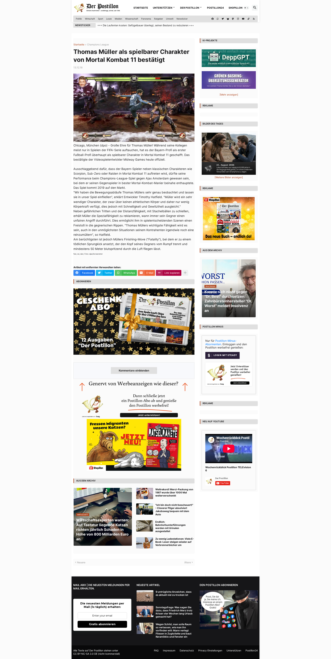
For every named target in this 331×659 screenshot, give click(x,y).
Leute (109, 18)
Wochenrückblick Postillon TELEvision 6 (228, 469)
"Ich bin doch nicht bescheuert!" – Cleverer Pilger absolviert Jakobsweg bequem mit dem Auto (174, 509)
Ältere (187, 562)
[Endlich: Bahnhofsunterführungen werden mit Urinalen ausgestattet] (144, 526)
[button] (246, 7)
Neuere (81, 562)
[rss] (254, 19)
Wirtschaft (90, 18)
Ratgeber (158, 18)
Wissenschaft (131, 18)
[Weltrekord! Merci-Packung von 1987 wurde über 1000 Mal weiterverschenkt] (144, 493)
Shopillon (235, 7)
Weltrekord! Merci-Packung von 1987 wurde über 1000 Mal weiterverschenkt (174, 492)
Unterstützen (162, 7)
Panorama (146, 18)
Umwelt (169, 18)
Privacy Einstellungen (210, 650)
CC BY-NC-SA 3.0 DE (85, 653)
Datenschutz (187, 650)
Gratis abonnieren (102, 624)
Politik (79, 18)
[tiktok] (248, 19)
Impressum (169, 650)
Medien (118, 18)
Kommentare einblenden (134, 370)
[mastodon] (233, 19)
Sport (100, 18)
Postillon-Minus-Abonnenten (221, 342)
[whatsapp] (218, 19)
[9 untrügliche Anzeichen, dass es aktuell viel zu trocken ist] (145, 595)
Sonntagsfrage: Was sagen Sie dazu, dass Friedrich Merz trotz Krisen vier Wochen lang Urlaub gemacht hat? (174, 612)
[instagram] (238, 19)
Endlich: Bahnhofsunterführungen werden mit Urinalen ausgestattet (170, 526)
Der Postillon (189, 7)
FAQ (156, 650)
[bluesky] (228, 19)
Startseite (140, 7)
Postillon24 (215, 7)
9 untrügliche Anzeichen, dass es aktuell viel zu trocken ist (174, 593)
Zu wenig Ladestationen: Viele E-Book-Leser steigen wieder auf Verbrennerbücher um (174, 541)
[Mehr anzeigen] (185, 273)
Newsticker (182, 18)
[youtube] (243, 19)
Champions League (98, 44)
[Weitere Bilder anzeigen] (229, 177)
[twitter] (223, 19)
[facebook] (213, 19)
